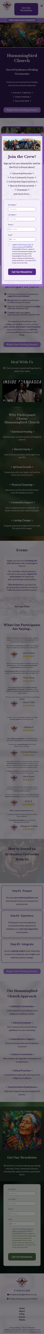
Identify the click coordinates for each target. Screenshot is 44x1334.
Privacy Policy (27, 244)
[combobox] (10, 229)
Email (10, 235)
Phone (11, 225)
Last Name (12, 215)
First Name (12, 205)
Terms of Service (18, 247)
